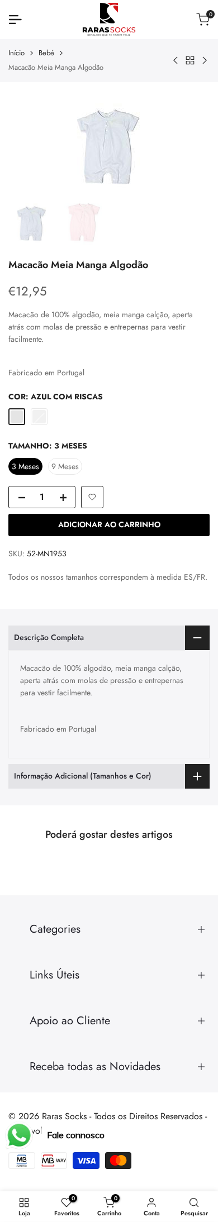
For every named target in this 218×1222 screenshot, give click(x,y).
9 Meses (65, 466)
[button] (92, 497)
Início (16, 52)
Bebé (46, 52)
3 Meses (25, 466)
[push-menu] (15, 19)
